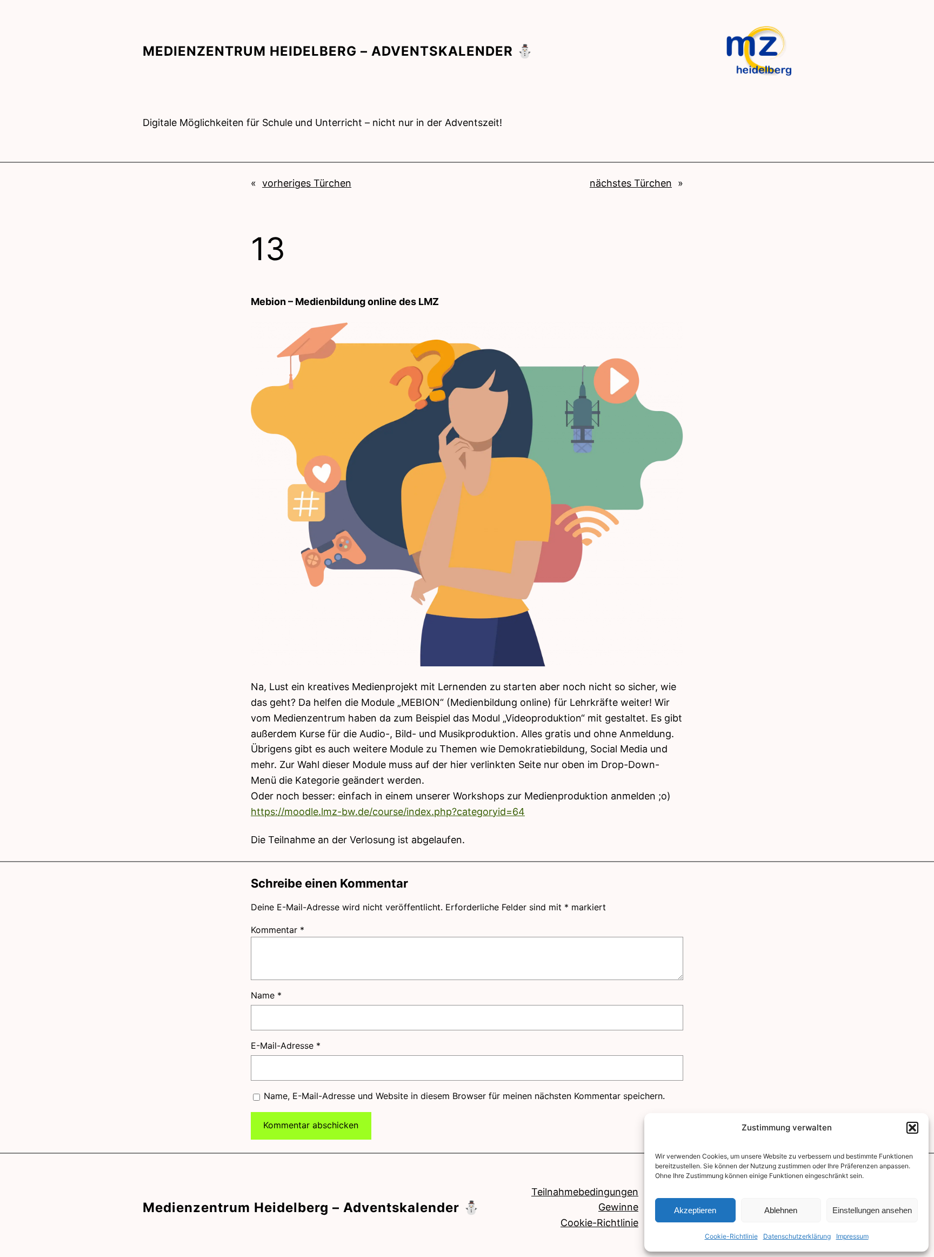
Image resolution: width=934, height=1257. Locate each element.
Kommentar (277, 929)
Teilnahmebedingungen (584, 1192)
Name (266, 995)
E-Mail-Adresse (286, 1045)
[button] (912, 1127)
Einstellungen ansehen (872, 1210)
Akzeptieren (695, 1210)
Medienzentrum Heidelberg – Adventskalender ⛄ (338, 51)
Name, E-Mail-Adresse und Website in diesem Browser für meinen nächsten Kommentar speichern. (464, 1095)
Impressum (852, 1236)
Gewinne (618, 1207)
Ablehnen (780, 1210)
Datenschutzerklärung (797, 1236)
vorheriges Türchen (306, 183)
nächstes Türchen (631, 183)
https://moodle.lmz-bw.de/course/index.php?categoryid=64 (388, 811)
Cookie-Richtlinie (731, 1236)
